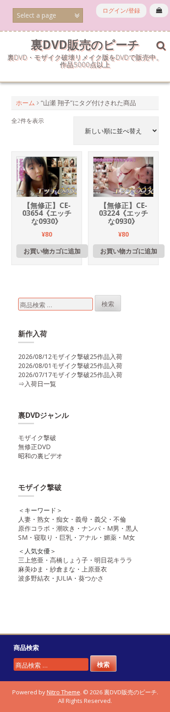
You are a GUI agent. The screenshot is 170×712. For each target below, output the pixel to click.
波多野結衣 (34, 578)
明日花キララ (113, 560)
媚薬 (110, 537)
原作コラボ (34, 528)
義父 (100, 519)
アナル (87, 537)
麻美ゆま (31, 569)
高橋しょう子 (69, 560)
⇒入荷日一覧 (37, 383)
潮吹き (65, 528)
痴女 (62, 519)
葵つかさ (91, 578)
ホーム (25, 102)
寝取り (43, 537)
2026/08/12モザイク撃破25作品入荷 (70, 356)
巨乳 (65, 537)
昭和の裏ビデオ (40, 455)
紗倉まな (62, 569)
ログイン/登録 (121, 10)
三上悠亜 (31, 560)
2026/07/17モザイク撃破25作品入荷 (70, 374)
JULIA (64, 578)
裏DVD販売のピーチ (85, 44)
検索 (108, 304)
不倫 (119, 519)
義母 (81, 519)
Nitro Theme (63, 692)
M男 (113, 528)
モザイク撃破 (37, 437)
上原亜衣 (94, 569)
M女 (129, 537)
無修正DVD (34, 446)
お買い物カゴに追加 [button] (52, 251)
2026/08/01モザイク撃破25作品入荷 (70, 365)
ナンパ (91, 528)
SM (23, 537)
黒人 (132, 528)
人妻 (24, 519)
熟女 (43, 519)
